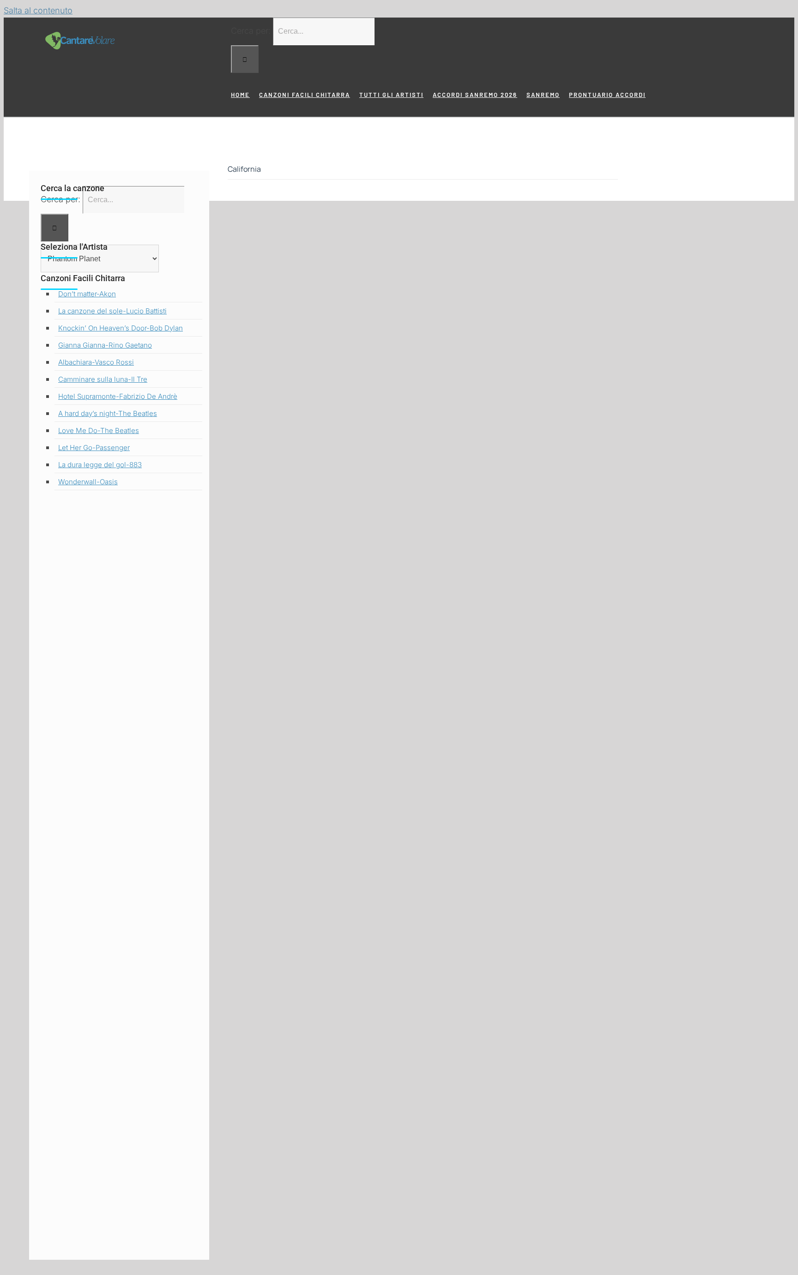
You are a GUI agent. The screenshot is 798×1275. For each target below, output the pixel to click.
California (244, 169)
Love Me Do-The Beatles (98, 430)
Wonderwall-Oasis (88, 481)
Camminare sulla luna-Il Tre (102, 379)
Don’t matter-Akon (87, 293)
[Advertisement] (119, 878)
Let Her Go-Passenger (94, 447)
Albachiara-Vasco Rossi (96, 362)
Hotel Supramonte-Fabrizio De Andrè (117, 396)
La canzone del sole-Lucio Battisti (112, 311)
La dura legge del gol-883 (100, 464)
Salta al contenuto (38, 10)
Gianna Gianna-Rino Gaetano (105, 345)
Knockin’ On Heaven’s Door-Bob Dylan (120, 328)
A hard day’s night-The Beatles (107, 413)
